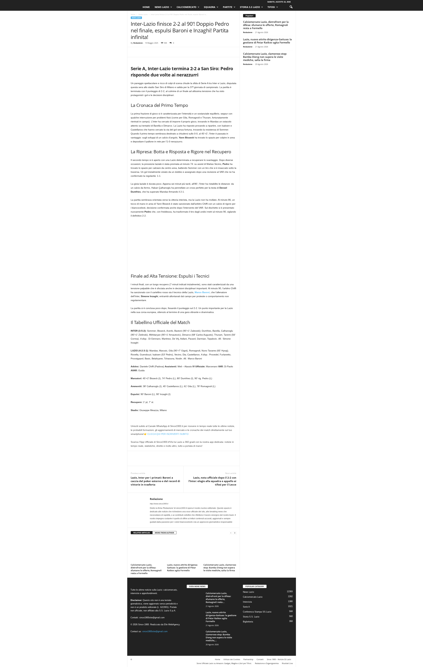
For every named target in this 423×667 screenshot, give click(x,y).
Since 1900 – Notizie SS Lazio (279, 659)
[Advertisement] (183, 245)
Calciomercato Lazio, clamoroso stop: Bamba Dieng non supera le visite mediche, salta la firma (219, 567)
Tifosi (271, 7)
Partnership (248, 659)
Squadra (209, 7)
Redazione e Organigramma (267, 663)
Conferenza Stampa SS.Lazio (257, 612)
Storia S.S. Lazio (251, 616)
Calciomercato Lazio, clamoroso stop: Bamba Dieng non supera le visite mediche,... (219, 636)
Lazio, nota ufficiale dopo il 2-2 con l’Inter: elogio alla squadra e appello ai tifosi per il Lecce (212, 481)
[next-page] (234, 533)
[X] (141, 52)
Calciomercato (186, 7)
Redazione (138, 43)
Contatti (260, 659)
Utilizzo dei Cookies (231, 659)
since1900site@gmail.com (152, 617)
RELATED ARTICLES (141, 532)
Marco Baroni (202, 292)
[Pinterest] (149, 52)
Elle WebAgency (172, 624)
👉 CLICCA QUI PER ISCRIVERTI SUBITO (166, 434)
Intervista (247, 602)
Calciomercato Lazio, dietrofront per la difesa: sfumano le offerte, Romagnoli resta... (218, 598)
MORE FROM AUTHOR (164, 532)
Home (146, 7)
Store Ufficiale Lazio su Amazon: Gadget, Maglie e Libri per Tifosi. (224, 663)
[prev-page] (230, 533)
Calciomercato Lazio (252, 597)
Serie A (246, 607)
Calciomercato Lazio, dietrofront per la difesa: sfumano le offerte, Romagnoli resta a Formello (146, 569)
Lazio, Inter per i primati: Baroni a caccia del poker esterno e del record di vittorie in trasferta (155, 481)
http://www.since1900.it (159, 504)
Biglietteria (248, 621)
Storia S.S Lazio (250, 7)
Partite (227, 7)
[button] (291, 7)
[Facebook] (134, 52)
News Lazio (162, 7)
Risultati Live (287, 663)
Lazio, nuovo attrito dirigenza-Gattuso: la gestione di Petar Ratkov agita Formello (182, 567)
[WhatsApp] (157, 52)
